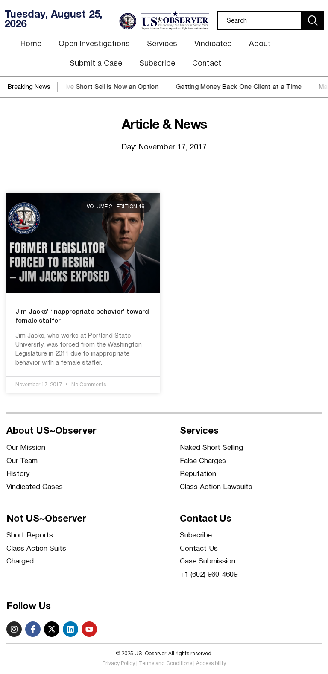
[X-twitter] (51, 629)
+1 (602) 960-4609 (208, 575)
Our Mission (25, 448)
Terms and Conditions (165, 663)
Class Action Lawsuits (216, 487)
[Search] (313, 20)
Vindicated (213, 44)
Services (162, 44)
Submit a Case (96, 63)
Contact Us (199, 549)
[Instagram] (14, 629)
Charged (20, 561)
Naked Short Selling (211, 448)
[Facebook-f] (33, 629)
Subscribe (157, 63)
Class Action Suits (36, 549)
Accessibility (211, 663)
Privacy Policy (118, 663)
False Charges (203, 461)
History (18, 474)
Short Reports (29, 535)
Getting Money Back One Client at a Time (232, 87)
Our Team (22, 461)
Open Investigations (94, 44)
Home (30, 44)
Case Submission (207, 561)
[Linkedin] (70, 629)
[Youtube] (89, 629)
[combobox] (259, 20)
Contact (206, 63)
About (260, 44)
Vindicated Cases (34, 487)
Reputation (198, 474)
